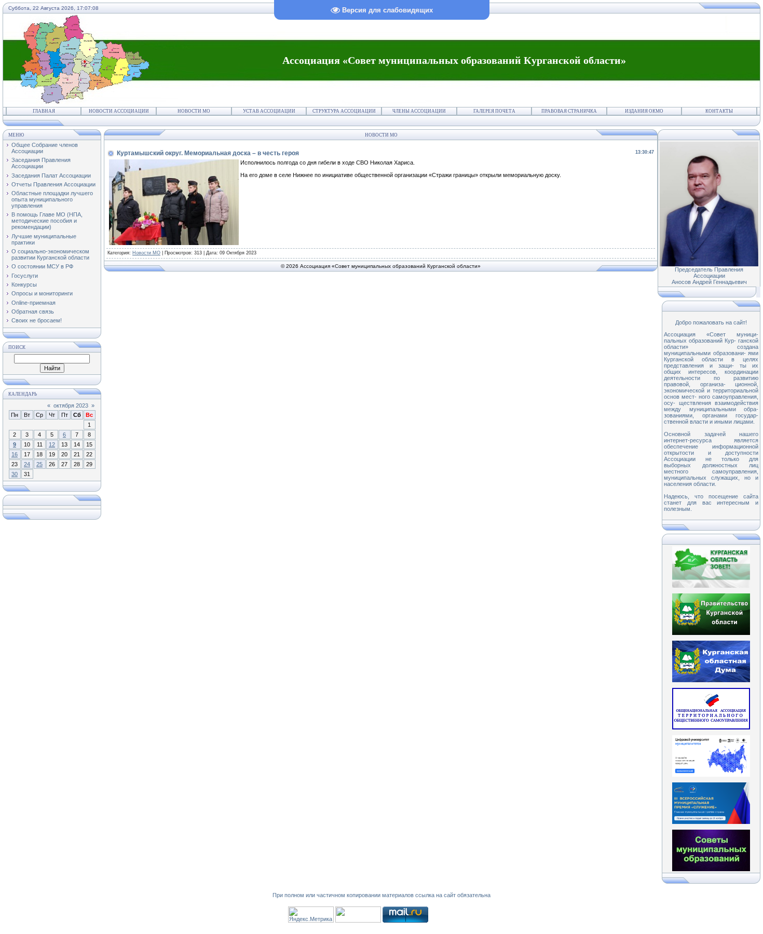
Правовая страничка (569, 111)
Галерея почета (494, 111)
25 (39, 464)
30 (14, 474)
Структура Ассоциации (344, 111)
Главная (44, 111)
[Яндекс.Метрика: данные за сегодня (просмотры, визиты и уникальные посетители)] (311, 914)
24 (27, 464)
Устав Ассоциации (269, 111)
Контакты (719, 111)
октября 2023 (70, 405)
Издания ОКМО (644, 111)
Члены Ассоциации (419, 111)
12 (52, 444)
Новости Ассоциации (119, 111)
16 (14, 454)
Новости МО (194, 111)
